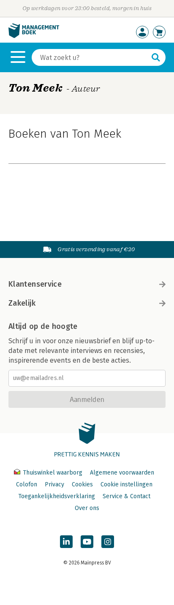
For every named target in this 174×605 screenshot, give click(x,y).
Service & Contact (126, 496)
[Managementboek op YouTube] (87, 541)
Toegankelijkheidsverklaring (56, 496)
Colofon (26, 484)
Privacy (54, 484)
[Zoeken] (155, 57)
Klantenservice (35, 284)
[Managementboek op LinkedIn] (66, 541)
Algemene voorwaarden (122, 472)
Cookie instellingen (126, 484)
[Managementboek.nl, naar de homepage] (33, 36)
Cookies (82, 484)
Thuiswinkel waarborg (52, 472)
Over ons (87, 508)
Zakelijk (21, 303)
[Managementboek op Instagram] (107, 541)
